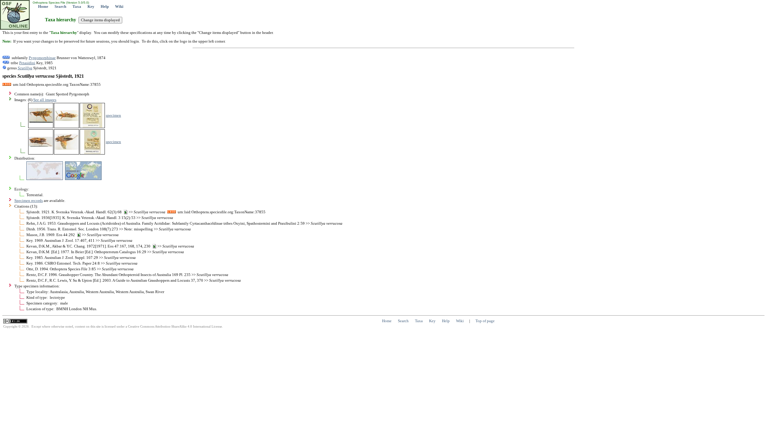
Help (105, 6)
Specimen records (28, 200)
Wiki (119, 6)
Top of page (485, 321)
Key (90, 6)
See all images (44, 100)
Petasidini (27, 63)
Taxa (77, 6)
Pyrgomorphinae (42, 58)
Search (60, 6)
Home (43, 6)
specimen (113, 115)
